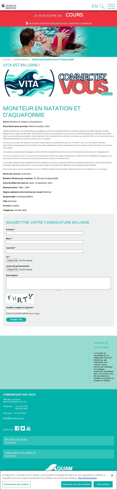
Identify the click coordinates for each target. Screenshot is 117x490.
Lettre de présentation (17, 266)
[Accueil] (14, 6)
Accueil (7, 59)
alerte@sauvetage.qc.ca (13, 418)
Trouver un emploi (20, 454)
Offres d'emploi (21, 59)
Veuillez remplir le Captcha (20, 307)
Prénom (10, 229)
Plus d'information (87, 478)
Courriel (11, 248)
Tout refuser (103, 484)
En (95, 6)
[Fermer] (112, 475)
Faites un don (16, 440)
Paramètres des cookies (16, 484)
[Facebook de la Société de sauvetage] (17, 430)
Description (12, 275)
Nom (9, 238)
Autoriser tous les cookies (76, 484)
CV (8, 257)
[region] (58, 480)
